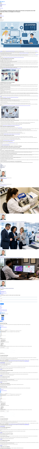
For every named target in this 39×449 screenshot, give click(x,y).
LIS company (37, 54)
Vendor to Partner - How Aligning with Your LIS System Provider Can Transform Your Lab (11, 125)
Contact (1, 6)
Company (5, 4)
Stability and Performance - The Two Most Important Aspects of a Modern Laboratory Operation (12, 68)
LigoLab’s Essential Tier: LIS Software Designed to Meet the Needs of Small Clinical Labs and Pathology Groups (19, 360)
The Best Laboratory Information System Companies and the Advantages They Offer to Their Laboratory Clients (13, 57)
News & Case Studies (2, 4)
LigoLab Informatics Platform (11, 142)
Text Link (2, 49)
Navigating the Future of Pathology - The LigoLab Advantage (9, 140)
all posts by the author (2, 178)
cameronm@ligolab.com (26, 424)
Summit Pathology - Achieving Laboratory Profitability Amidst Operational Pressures (10, 97)
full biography (5, 178)
